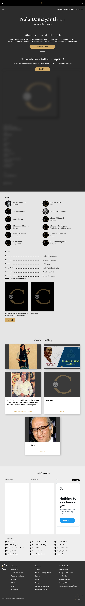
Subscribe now (42, 47)
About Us (14, 566)
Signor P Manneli (57, 218)
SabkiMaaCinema (62, 545)
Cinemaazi (10, 542)
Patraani (49, 400)
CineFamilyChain (12, 554)
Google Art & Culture (66, 573)
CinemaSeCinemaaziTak (39, 542)
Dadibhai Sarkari (19, 234)
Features (38, 566)
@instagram (9, 479)
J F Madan (46, 264)
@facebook (34, 479)
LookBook (59, 554)
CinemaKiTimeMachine (64, 548)
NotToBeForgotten (13, 545)
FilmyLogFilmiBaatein (63, 551)
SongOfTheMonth (13, 551)
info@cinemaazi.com (18, 599)
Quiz (12, 586)
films (3, 9)
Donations (14, 569)
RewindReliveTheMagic (39, 545)
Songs (37, 583)
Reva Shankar (18, 219)
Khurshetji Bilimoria (21, 226)
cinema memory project (23, 411)
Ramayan (34, 313)
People (37, 576)
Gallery (13, 579)
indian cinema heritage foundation (70, 9)
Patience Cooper (19, 202)
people (42, 452)
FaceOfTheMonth (62, 542)
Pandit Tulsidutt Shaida (51, 268)
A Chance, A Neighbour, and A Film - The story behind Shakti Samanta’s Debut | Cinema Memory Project (23, 402)
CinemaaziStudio (37, 551)
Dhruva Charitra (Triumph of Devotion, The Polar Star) (16, 314)
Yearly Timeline (64, 566)
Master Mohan (19, 211)
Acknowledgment (17, 573)
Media (13, 583)
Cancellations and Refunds (68, 586)
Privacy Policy (64, 583)
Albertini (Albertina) (58, 234)
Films (37, 579)
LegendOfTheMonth (38, 554)
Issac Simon (17, 242)
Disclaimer (14, 589)
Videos (37, 569)
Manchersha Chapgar (58, 226)
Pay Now (42, 69)
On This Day (63, 576)
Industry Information (42, 586)
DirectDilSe (35, 548)
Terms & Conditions (17, 576)
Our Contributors (64, 579)
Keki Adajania (55, 202)
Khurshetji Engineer (58, 242)
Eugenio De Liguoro (43, 24)
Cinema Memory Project (43, 573)
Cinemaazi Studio (41, 589)
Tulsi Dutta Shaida (49, 272)
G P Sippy (31, 445)
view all (10, 320)
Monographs (63, 569)
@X (57, 479)
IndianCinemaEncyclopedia (16, 548)
